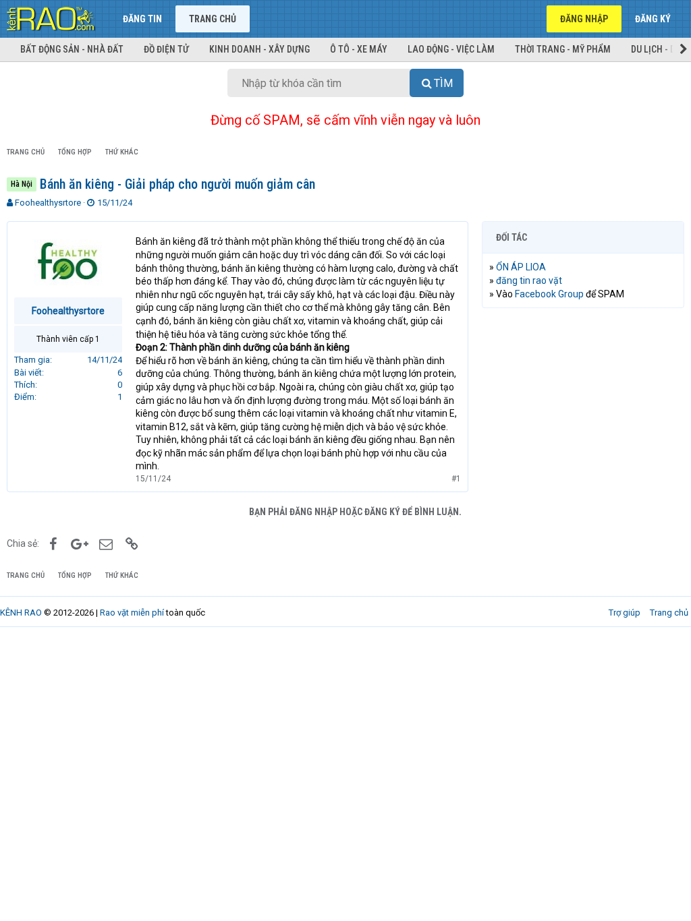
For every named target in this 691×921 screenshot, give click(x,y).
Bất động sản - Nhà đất (71, 49)
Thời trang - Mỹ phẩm (563, 49)
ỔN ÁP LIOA (521, 267)
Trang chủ (212, 18)
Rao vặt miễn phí (132, 612)
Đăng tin (142, 18)
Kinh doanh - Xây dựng (259, 49)
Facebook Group (549, 294)
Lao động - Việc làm (451, 49)
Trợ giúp (624, 612)
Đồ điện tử (166, 49)
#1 (456, 478)
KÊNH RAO (21, 612)
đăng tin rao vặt (529, 280)
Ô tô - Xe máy (358, 49)
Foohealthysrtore (48, 203)
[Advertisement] (583, 406)
